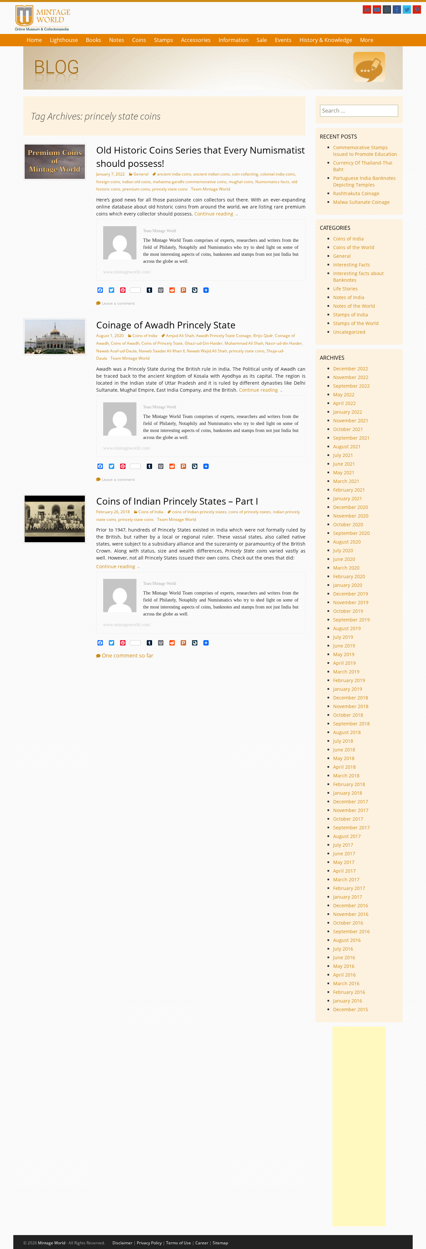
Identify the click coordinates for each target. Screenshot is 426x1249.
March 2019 (346, 671)
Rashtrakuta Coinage (356, 193)
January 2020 (347, 585)
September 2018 (351, 723)
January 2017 (347, 897)
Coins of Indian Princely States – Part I (177, 501)
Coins (139, 40)
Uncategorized (349, 332)
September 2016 (351, 931)
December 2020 (350, 507)
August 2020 (347, 542)
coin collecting (245, 174)
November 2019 (350, 602)
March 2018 (346, 775)
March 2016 (346, 983)
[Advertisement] (359, 1126)
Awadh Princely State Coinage (223, 335)
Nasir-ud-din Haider (283, 343)
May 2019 (343, 654)
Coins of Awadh (125, 343)
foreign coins (108, 182)
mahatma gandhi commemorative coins (190, 182)
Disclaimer (122, 1243)
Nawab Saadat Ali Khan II (162, 351)
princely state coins (170, 189)
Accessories (196, 40)
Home (34, 40)
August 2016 (347, 940)
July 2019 (343, 637)
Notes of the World (354, 306)
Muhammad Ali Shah (244, 343)
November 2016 (350, 914)
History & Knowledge (326, 40)
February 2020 (349, 576)
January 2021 (347, 498)
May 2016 (343, 966)
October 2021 (348, 429)
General (140, 174)
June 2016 (344, 957)
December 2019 (350, 594)
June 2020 (344, 559)
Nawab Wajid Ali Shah (207, 351)
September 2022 (351, 386)
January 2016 (347, 1001)
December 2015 (350, 1009)
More (366, 40)
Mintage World (51, 1243)
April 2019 (344, 663)
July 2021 (343, 455)
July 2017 (343, 845)
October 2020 (348, 524)
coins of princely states (250, 512)
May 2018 (343, 758)
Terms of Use (178, 1243)
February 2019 (349, 680)
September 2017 (351, 827)
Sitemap (220, 1243)
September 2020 (351, 533)
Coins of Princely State (162, 343)
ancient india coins (174, 174)
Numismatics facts (272, 182)
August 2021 (347, 446)
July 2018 (343, 741)
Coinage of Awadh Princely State (166, 324)
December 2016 (350, 905)
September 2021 (351, 438)
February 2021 (349, 490)
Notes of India (348, 297)
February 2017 (349, 888)
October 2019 (348, 611)
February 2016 (349, 992)
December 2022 (350, 368)
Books (93, 40)
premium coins (136, 189)
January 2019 (347, 689)
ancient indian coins (211, 174)
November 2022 (350, 377)
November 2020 (350, 516)
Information (234, 40)
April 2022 (344, 403)
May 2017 (343, 862)
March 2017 (346, 879)
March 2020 (346, 568)
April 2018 (344, 767)
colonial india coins (277, 174)
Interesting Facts (351, 264)
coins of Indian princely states (199, 512)
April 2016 (344, 975)
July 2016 (343, 949)
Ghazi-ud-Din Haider (204, 343)
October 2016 (348, 923)
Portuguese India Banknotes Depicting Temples (364, 181)
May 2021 (343, 472)
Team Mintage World (210, 189)
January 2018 (347, 793)
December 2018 (350, 697)
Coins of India (144, 335)
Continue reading (218, 213)
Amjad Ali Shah (180, 335)
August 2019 (347, 628)
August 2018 (347, 732)
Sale (262, 40)
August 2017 (347, 836)
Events (283, 40)
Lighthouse (64, 40)
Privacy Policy (149, 1243)
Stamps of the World (356, 323)
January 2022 (347, 412)
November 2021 (350, 420)
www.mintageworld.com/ (127, 271)
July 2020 (343, 550)
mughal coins (241, 182)
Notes (116, 40)
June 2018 (344, 749)
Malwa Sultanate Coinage (362, 202)
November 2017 (350, 810)
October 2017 (348, 819)
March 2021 (346, 481)
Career (201, 1243)
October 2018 (348, 715)
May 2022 (343, 394)
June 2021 (344, 464)
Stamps (163, 40)
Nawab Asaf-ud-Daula (116, 351)
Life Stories (345, 288)
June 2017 (344, 853)
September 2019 (351, 620)
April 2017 (344, 871)
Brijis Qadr (263, 335)
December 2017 (350, 801)
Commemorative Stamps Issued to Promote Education (365, 150)
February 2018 (349, 784)
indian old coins (136, 182)
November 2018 (350, 706)
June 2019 (344, 645)
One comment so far (127, 655)
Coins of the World (353, 247)
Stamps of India (350, 314)
